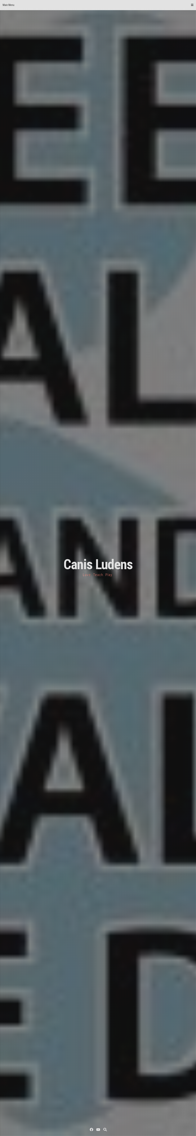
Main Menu (8, 4)
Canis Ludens (98, 564)
